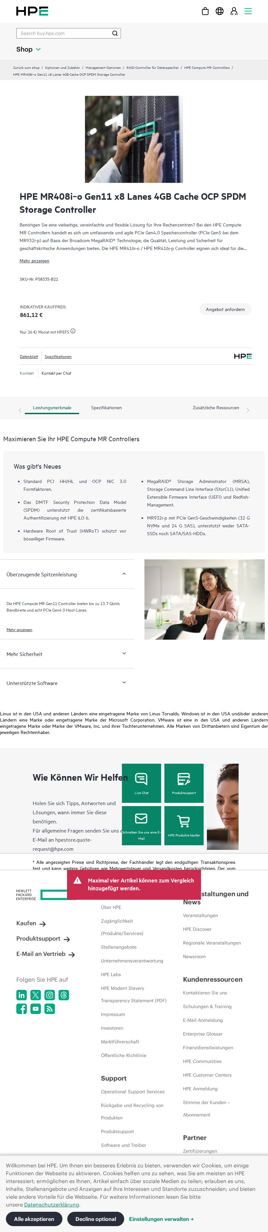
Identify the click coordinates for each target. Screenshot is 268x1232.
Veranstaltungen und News (216, 898)
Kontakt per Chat (56, 373)
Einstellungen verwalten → (161, 1219)
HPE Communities (202, 1061)
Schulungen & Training (207, 1006)
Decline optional (95, 1219)
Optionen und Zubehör (62, 67)
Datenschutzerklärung (51, 1204)
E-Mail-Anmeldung (203, 1020)
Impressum (113, 1014)
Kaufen (26, 923)
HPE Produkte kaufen (184, 834)
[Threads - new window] (64, 995)
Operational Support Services (133, 1092)
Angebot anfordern (225, 309)
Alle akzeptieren (34, 1219)
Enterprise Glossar (203, 1034)
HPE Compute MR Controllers (207, 67)
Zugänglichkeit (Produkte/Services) (122, 927)
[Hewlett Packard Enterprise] (32, 11)
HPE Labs (111, 974)
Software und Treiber (123, 1145)
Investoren (112, 1028)
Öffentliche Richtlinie (123, 1055)
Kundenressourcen (213, 979)
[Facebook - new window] (21, 1009)
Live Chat (142, 792)
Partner (195, 1137)
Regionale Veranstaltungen (212, 943)
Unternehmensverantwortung (132, 961)
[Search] (115, 33)
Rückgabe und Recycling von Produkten (132, 1111)
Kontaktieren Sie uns (205, 993)
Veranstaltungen (200, 915)
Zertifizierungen (200, 1151)
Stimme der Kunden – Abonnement (206, 1108)
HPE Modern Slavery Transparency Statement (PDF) (134, 994)
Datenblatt (29, 356)
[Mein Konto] (234, 11)
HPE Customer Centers (207, 1075)
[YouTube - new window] (35, 1009)
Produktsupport (184, 792)
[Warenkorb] (205, 11)
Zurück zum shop (26, 67)
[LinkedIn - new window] (21, 995)
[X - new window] (35, 995)
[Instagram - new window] (49, 995)
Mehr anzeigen (34, 260)
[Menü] (248, 11)
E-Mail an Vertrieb (40, 954)
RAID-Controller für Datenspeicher (152, 67)
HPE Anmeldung (200, 1089)
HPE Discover (197, 929)
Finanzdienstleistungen (208, 1048)
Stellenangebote (119, 947)
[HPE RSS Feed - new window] (49, 1009)
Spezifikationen (58, 356)
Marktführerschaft (120, 1042)
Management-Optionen (103, 67)
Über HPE (111, 907)
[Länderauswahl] (220, 11)
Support (114, 1078)
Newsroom (194, 956)
